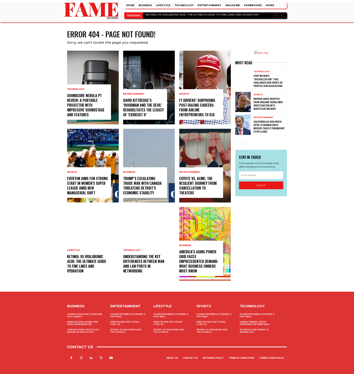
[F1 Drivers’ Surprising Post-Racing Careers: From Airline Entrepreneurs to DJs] (205, 87)
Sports (72, 172)
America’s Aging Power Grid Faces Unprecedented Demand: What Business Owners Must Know (198, 261)
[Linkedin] (91, 358)
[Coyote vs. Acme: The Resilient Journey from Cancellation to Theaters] (205, 165)
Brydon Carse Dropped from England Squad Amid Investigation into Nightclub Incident (268, 104)
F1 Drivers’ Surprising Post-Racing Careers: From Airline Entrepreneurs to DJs (197, 107)
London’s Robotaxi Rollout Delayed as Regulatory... (83, 330)
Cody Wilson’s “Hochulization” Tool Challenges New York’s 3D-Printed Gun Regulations (268, 81)
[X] (101, 358)
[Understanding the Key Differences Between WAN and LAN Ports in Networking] (149, 244)
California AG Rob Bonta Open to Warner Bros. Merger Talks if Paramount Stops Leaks (269, 127)
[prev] (275, 15)
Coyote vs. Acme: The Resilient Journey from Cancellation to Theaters (198, 185)
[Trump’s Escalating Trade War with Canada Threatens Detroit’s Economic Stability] (149, 165)
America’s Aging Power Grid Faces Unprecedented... (82, 323)
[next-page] (243, 141)
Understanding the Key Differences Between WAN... (255, 323)
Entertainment (133, 94)
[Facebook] (71, 358)
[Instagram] (81, 358)
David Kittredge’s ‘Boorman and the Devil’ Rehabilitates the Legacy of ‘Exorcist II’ (143, 107)
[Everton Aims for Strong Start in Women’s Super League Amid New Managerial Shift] (93, 165)
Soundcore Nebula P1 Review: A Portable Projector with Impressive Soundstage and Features (86, 105)
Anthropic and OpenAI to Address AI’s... (254, 330)
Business (129, 172)
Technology (75, 89)
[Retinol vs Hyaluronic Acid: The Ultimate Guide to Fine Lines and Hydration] (93, 244)
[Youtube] (111, 358)
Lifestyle (73, 250)
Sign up (261, 185)
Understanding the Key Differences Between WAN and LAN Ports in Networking (143, 264)
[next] (281, 15)
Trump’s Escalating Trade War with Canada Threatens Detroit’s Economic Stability (142, 185)
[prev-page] (237, 141)
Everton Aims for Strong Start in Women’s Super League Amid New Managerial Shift (87, 185)
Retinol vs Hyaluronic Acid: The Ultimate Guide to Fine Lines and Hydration (202, 14)
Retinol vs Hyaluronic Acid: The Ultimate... (126, 330)
